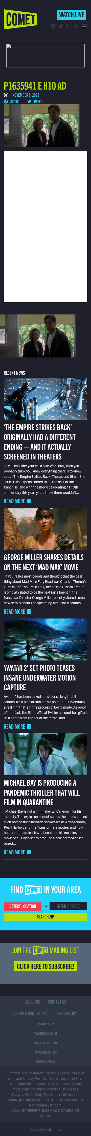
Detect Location (22, 906)
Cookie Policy (66, 1013)
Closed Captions (45, 1061)
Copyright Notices (46, 1052)
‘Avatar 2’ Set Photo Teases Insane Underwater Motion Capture (40, 677)
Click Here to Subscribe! (45, 965)
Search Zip (45, 916)
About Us (32, 1001)
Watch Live (71, 14)
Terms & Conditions (30, 1013)
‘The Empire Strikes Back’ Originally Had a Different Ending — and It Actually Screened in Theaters (40, 441)
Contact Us (57, 1001)
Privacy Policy (45, 1024)
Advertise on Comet (45, 1033)
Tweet (37, 101)
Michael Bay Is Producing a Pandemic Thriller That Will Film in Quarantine (42, 792)
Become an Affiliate (45, 1042)
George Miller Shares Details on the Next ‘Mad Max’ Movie (44, 561)
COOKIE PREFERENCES (30, 1110)
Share (14, 101)
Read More (14, 501)
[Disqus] (45, 226)
